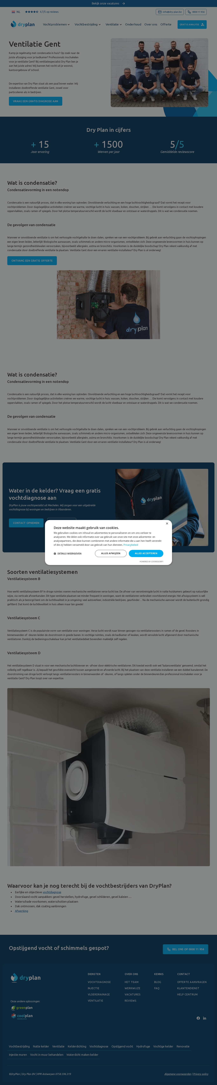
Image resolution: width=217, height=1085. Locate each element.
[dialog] (108, 542)
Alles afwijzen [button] (110, 553)
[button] (67, 553)
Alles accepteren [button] (146, 553)
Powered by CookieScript (151, 561)
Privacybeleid (130, 544)
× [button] (167, 523)
